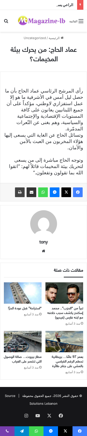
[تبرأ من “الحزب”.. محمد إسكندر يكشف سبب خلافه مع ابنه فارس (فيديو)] (64, 293)
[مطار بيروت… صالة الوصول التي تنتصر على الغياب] (23, 341)
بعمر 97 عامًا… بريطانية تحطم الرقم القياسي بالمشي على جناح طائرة (67, 361)
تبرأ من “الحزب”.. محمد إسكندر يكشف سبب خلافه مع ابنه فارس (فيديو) (65, 313)
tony (43, 242)
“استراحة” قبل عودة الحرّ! (25, 308)
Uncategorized (35, 38)
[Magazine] (41, 20)
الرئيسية (55, 38)
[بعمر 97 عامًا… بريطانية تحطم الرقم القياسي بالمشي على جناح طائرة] (64, 341)
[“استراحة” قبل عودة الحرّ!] (23, 293)
